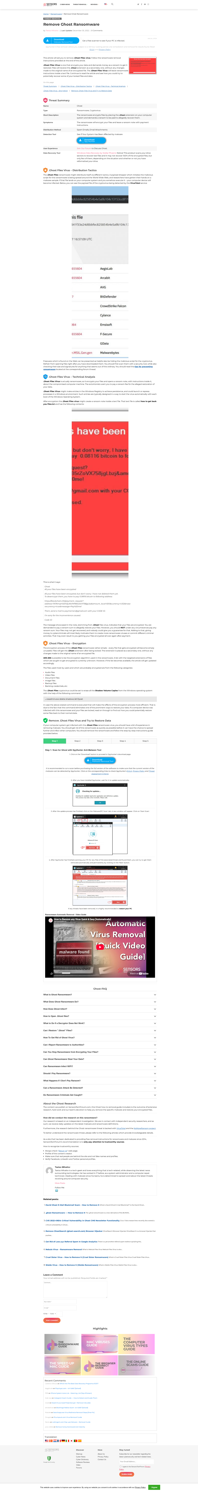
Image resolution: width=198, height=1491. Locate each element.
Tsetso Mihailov (52, 30)
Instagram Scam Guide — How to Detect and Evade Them (75, 1398)
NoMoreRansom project (145, 1128)
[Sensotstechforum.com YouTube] (145, 4)
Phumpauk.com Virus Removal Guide (68, 1417)
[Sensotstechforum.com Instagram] (148, 4)
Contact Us (102, 1459)
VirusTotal (121, 1128)
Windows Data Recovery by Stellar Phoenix (96, 153)
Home (46, 14)
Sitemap (79, 1454)
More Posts (60, 1183)
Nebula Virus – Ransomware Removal (64, 1249)
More (100, 1450)
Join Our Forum (84, 148)
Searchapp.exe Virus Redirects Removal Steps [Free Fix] (73, 1412)
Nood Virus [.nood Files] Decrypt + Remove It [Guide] (71, 1403)
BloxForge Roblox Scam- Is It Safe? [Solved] (72, 1408)
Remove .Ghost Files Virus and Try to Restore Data (91, 91)
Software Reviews (83, 1462)
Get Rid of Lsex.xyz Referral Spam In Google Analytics (71, 1242)
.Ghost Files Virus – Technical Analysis (110, 86)
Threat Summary (50, 86)
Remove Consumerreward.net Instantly (70, 1427)
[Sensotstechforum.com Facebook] (141, 4)
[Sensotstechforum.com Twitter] (138, 4)
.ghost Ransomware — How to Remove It (65, 1213)
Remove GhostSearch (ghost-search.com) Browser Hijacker (74, 1231)
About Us (63, 1151)
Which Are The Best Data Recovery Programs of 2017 (79, 1383)
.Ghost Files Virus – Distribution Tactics (76, 86)
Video (78, 1465)
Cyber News (65, 4)
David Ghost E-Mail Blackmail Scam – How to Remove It (72, 1205)
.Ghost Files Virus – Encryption (55, 91)
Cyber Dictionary (82, 1459)
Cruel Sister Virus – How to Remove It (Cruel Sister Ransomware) (77, 1257)
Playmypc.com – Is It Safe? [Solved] (68, 1388)
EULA (92, 49)
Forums (79, 1467)
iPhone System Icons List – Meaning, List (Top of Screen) (71, 1393)
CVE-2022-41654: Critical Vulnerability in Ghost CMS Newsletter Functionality (83, 1221)
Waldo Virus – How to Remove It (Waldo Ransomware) (72, 1265)
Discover (80, 1450)
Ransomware (56, 14)
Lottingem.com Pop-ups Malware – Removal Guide (71, 1422)
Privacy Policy (105, 49)
